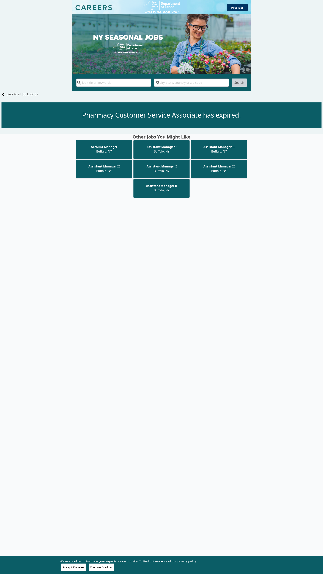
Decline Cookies (101, 567)
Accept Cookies (73, 567)
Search (239, 83)
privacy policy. (187, 561)
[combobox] (113, 83)
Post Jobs (237, 7)
